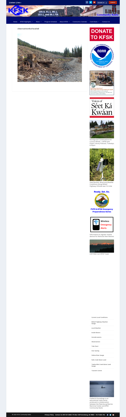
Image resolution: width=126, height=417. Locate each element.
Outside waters (96, 337)
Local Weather (96, 328)
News (38, 22)
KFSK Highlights (25, 22)
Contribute (93, 22)
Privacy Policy (49, 415)
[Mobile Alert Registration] (102, 233)
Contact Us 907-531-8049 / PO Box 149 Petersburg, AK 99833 (74, 415)
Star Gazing (95, 351)
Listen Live (14, 2)
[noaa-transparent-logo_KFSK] (102, 67)
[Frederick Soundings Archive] (102, 396)
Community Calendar (80, 22)
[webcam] (102, 252)
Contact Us (106, 22)
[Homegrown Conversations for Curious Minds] (102, 138)
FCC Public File (100, 415)
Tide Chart (95, 346)
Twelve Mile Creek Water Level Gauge (101, 365)
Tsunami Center (97, 370)
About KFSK (64, 22)
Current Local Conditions (100, 317)
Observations (96, 342)
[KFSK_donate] (102, 40)
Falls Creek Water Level (99, 360)
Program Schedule (51, 22)
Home (15, 22)
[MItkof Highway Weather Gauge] (102, 180)
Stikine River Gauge (98, 355)
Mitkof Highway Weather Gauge (100, 322)
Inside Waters (96, 332)
